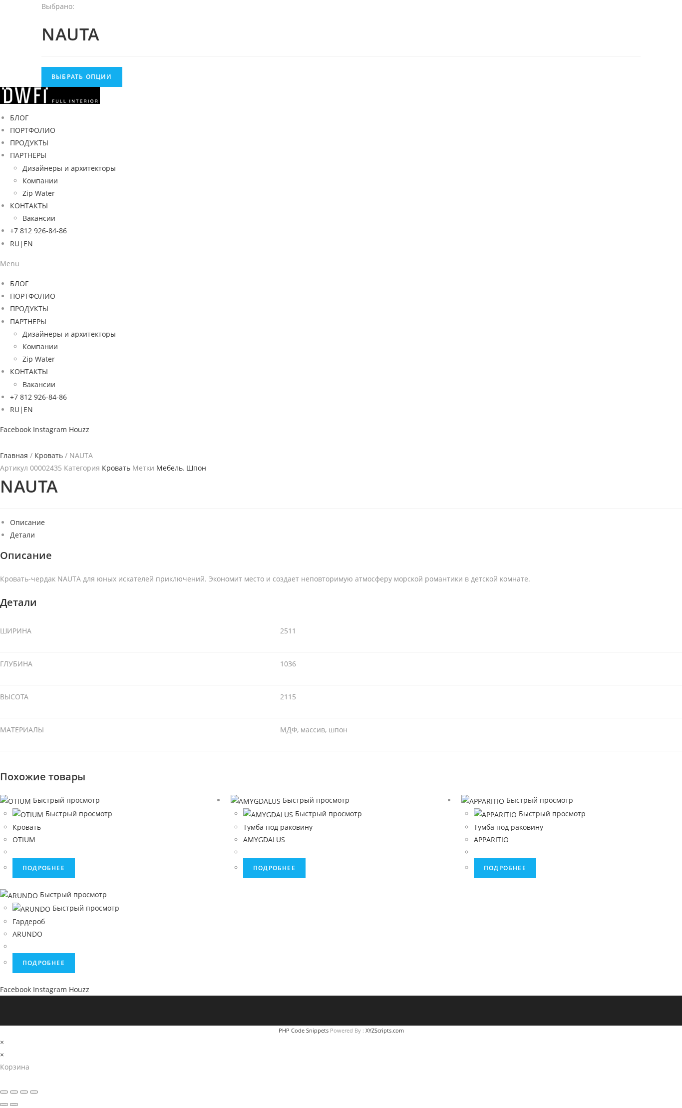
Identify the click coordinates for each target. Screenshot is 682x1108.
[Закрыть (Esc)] (4, 1092)
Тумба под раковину (278, 827)
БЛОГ (19, 117)
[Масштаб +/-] (34, 1092)
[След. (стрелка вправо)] (14, 1104)
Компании (40, 180)
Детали (22, 535)
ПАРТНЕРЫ (28, 155)
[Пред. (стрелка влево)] (4, 1104)
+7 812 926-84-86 (38, 230)
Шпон (196, 468)
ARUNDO (27, 934)
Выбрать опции (81, 76)
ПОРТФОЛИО (32, 130)
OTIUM (23, 839)
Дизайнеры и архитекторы (69, 168)
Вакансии (38, 218)
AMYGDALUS (264, 839)
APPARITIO (491, 839)
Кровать (48, 455)
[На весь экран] (24, 1092)
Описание (27, 522)
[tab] (346, 522)
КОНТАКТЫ (29, 205)
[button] (341, 263)
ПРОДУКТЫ (29, 142)
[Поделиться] (14, 1092)
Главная (14, 455)
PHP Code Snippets (304, 1030)
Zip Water (38, 193)
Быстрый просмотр (66, 800)
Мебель (169, 468)
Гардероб (28, 921)
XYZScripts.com (384, 1030)
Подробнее (43, 868)
